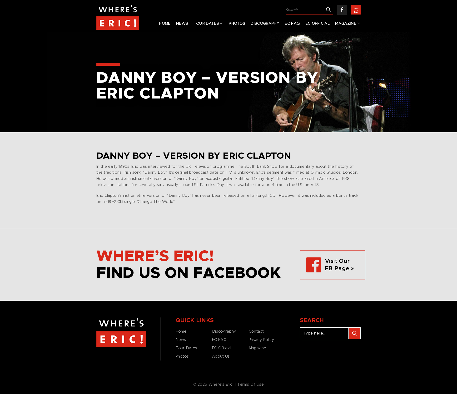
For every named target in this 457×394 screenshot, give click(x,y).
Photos (237, 23)
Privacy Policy (261, 340)
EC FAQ (292, 23)
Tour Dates (206, 23)
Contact (256, 331)
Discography (265, 23)
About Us (221, 356)
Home (164, 23)
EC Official (317, 23)
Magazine (345, 23)
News (182, 23)
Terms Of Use (250, 384)
